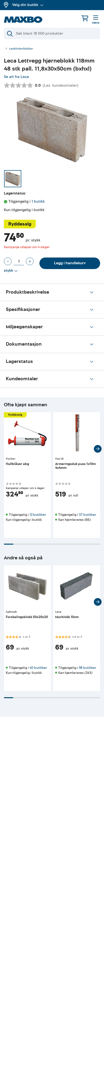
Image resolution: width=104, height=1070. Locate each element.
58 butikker (87, 667)
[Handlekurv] (85, 18)
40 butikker (38, 667)
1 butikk (38, 201)
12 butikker (38, 514)
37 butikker (87, 514)
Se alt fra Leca (16, 76)
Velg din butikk (25, 4)
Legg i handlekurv (70, 263)
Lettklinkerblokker (21, 48)
